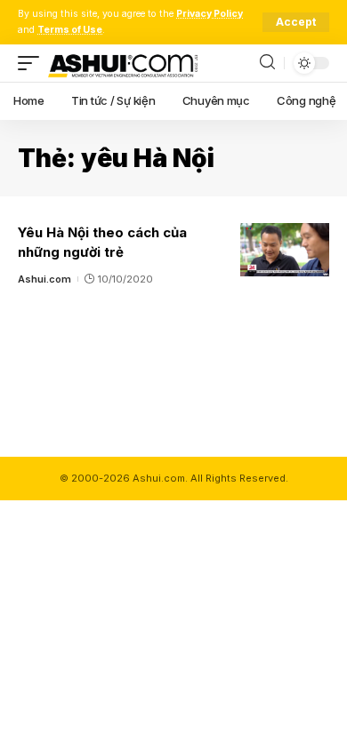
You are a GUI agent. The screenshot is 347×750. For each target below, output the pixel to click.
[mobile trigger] (33, 63)
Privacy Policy (209, 14)
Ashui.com (44, 279)
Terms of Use (69, 30)
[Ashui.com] (123, 63)
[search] (267, 63)
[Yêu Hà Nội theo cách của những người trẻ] (284, 249)
